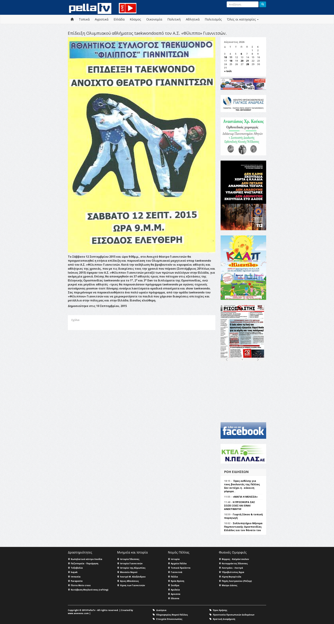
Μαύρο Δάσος (229, 585)
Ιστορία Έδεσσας (129, 559)
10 (225, 57)
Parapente (77, 581)
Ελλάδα (119, 19)
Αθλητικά (193, 19)
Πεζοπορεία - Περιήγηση (84, 563)
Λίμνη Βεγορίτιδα (231, 576)
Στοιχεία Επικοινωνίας (169, 619)
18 (230, 60)
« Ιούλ (228, 71)
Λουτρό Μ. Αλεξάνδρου (133, 576)
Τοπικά (84, 19)
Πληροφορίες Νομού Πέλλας (172, 614)
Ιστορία (175, 559)
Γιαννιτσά (176, 572)
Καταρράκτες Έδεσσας (235, 563)
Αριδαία (175, 589)
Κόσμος (135, 19)
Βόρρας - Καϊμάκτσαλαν (235, 559)
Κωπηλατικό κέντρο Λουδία (86, 559)
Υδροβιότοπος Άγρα (233, 572)
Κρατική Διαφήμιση (224, 619)
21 (247, 60)
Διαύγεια (161, 610)
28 (247, 64)
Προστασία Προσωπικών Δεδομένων (233, 614)
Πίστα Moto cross (81, 585)
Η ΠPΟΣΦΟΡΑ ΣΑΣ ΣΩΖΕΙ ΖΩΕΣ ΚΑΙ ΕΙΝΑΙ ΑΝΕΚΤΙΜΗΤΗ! (239, 505)
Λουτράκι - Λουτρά (232, 567)
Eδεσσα (175, 598)
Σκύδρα (175, 585)
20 (242, 60)
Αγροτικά (101, 19)
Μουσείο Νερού (128, 572)
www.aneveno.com (78, 613)
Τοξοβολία (77, 567)
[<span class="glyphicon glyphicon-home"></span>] (72, 19)
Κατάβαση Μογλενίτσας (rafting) (89, 589)
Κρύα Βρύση (177, 581)
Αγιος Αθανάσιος (129, 581)
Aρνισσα (175, 594)
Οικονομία (154, 19)
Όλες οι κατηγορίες (242, 19)
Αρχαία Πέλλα (179, 563)
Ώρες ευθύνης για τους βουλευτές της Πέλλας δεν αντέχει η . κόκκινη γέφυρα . (242, 486)
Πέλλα (174, 576)
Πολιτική (174, 19)
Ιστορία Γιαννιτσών (131, 563)
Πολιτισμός (213, 19)
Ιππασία (76, 576)
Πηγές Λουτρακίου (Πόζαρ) (237, 581)
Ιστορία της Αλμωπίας (132, 567)
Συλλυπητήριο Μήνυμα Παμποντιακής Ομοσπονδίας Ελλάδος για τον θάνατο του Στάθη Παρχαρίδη (243, 528)
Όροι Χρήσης (220, 610)
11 (230, 57)
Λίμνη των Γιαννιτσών (132, 585)
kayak (74, 572)
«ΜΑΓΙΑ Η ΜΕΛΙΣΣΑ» (245, 496)
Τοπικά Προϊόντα (180, 567)
